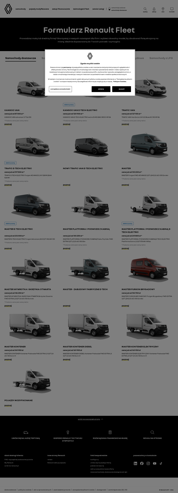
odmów (101, 89)
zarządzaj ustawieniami (60, 89)
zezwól (121, 89)
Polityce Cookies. (120, 81)
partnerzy (67, 67)
